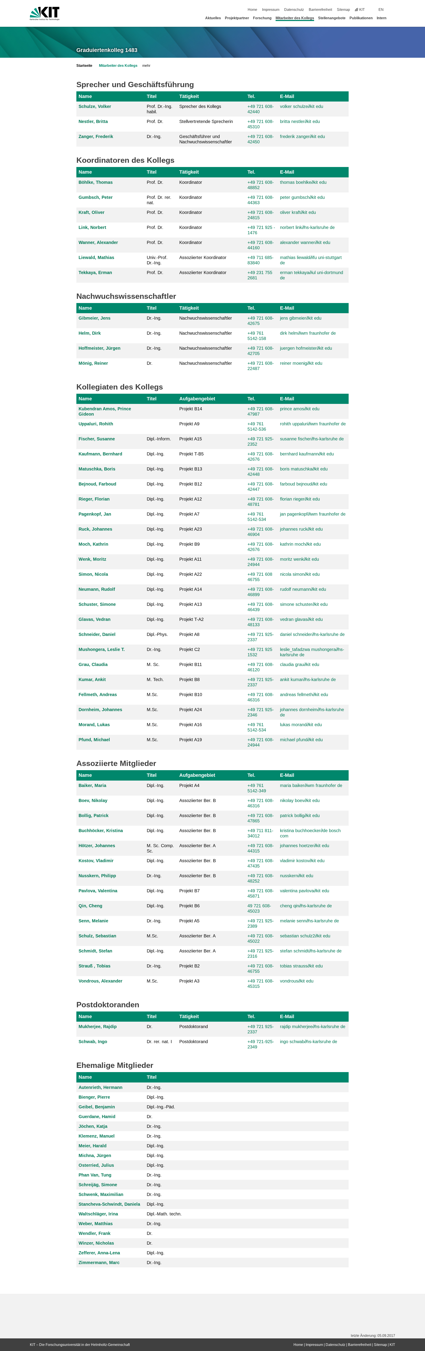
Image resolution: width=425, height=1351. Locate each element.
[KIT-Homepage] (44, 13)
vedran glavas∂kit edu (301, 619)
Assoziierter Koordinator (202, 257)
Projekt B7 (189, 890)
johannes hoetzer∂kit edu (304, 845)
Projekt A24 (190, 709)
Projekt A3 (189, 981)
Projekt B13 (190, 468)
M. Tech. (155, 679)
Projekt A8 (189, 634)
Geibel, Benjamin (97, 1106)
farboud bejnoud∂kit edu (303, 484)
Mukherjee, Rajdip (98, 1026)
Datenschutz (294, 10)
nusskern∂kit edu (296, 875)
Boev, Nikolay (93, 800)
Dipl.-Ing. (155, 453)
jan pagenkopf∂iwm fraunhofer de (313, 514)
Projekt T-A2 (191, 619)
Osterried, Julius (96, 1165)
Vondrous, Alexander (100, 981)
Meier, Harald (92, 1145)
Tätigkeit (189, 96)
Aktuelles (213, 18)
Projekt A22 (190, 574)
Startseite (84, 65)
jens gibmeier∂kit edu (300, 318)
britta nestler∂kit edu (300, 121)
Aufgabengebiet (197, 398)
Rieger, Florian (94, 499)
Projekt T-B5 (191, 453)
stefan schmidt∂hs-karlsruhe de (311, 950)
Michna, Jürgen (95, 1155)
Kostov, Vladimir (96, 860)
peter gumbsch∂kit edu (302, 197)
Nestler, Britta (93, 121)
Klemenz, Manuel (97, 1136)
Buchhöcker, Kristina (101, 830)
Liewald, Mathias (96, 257)
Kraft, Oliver (91, 212)
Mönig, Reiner (93, 363)
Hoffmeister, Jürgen (99, 348)
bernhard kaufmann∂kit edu (307, 453)
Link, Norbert (92, 227)
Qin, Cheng (90, 905)
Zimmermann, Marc (99, 1262)
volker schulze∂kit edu (301, 106)
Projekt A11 (190, 559)
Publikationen (361, 18)
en (381, 10)
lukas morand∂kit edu (301, 724)
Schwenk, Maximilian (101, 1194)
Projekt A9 (189, 423)
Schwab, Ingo (93, 1041)
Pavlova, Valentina (98, 890)
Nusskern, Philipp (97, 875)
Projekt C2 (189, 649)
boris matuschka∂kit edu (304, 468)
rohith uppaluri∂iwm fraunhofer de (313, 423)
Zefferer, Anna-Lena (99, 1252)
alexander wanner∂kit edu (305, 242)
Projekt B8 (189, 679)
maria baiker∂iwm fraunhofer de (311, 785)
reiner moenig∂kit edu (301, 363)
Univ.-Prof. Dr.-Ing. (157, 260)
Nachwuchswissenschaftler (205, 318)
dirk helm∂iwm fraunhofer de (308, 333)
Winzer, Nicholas (96, 1243)
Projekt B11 (190, 664)
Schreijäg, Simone (98, 1184)
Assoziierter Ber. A (197, 845)
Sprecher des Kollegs (200, 106)
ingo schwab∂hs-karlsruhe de (308, 1041)
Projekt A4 (189, 785)
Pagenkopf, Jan (95, 514)
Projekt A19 (190, 739)
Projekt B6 (189, 905)
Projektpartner (237, 18)
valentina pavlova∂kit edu (304, 890)
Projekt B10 (190, 694)
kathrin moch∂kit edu (300, 544)
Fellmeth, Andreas (98, 694)
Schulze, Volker (95, 106)
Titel (151, 96)
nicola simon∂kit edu (300, 574)
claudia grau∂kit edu (299, 664)
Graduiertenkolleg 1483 (106, 50)
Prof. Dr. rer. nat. (159, 200)
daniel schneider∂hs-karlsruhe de (312, 634)
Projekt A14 (190, 589)
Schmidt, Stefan (95, 950)
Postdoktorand (193, 1026)
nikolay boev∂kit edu (300, 800)
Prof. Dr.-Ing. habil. (159, 109)
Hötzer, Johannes (97, 845)
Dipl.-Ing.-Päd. (161, 1106)
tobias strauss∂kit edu (301, 965)
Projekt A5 (189, 920)
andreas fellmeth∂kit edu (304, 694)
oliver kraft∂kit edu (298, 212)
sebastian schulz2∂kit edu (305, 935)
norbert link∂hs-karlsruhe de (307, 227)
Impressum (270, 10)
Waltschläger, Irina (98, 1213)
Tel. (251, 96)
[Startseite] (393, 18)
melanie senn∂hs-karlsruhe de (309, 920)
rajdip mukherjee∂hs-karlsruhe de (312, 1026)
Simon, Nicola (93, 574)
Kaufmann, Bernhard (100, 453)
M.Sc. (152, 694)
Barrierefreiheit (320, 10)
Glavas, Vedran (94, 619)
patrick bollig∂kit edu (300, 815)
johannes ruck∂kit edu (301, 529)
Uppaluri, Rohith (96, 423)
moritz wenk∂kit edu (299, 559)
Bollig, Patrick (93, 815)
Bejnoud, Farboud (97, 484)
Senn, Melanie (93, 920)
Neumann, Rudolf (97, 589)
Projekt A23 (190, 529)
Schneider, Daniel (97, 634)
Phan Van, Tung (95, 1175)
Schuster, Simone (97, 604)
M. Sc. (153, 664)
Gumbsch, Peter (96, 197)
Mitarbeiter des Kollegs (295, 18)
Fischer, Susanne (97, 438)
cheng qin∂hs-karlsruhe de (306, 905)
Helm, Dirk (90, 333)
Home (252, 10)
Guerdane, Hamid (97, 1116)
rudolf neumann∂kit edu (303, 589)
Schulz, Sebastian (97, 935)
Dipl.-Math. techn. (164, 1213)
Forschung (262, 18)
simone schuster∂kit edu (304, 604)
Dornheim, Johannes (100, 709)
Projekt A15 (190, 438)
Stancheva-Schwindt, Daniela (109, 1204)
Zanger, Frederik (96, 136)
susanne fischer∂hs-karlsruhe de (312, 438)
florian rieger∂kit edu (300, 499)
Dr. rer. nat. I (159, 1041)
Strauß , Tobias (94, 965)
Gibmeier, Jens (94, 318)
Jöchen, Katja (93, 1126)
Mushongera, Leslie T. (102, 649)
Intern (381, 18)
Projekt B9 (189, 544)
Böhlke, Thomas (96, 182)
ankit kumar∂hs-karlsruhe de (308, 679)
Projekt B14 (190, 408)
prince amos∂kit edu (299, 408)
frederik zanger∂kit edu (302, 136)
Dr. (150, 363)
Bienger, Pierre (94, 1097)
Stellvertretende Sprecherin (206, 121)
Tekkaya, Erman (95, 272)
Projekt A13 (190, 604)
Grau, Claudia (93, 664)
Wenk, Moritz (92, 559)
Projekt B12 (190, 484)
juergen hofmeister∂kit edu (306, 348)
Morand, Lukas (94, 724)
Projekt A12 (190, 499)
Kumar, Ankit (92, 679)
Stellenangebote (332, 18)
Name (85, 96)
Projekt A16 (190, 724)
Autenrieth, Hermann (100, 1087)
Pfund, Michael (94, 739)
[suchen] (393, 10)
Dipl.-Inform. (159, 438)
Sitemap (343, 10)
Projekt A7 (189, 514)
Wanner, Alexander (98, 242)
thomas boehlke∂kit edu (303, 182)
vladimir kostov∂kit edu (302, 860)
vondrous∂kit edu (296, 981)
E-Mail (287, 96)
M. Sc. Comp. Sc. (160, 848)
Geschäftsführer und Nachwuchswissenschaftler (205, 139)
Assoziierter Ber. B (197, 800)
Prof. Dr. (155, 121)
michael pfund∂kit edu (301, 739)
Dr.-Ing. (154, 136)
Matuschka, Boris (97, 468)
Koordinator (190, 182)
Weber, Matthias (96, 1223)
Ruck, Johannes (95, 529)
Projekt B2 (189, 965)
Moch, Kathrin (93, 544)
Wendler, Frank (94, 1233)
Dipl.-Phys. (157, 634)
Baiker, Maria (92, 785)
